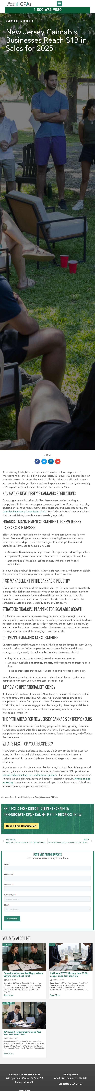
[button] (59, 3)
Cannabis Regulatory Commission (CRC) (24, 512)
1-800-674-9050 (47, 10)
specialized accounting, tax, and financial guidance (30, 775)
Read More (8, 995)
